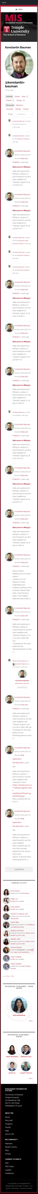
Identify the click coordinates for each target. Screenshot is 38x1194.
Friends (10, 100)
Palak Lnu (14, 899)
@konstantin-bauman (22, 683)
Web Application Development (18, 759)
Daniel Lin (12, 1073)
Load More (19, 869)
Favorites (9, 109)
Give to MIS (9, 1134)
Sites (24, 97)
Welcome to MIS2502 (21, 167)
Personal (10, 105)
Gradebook (9, 1173)
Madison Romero (17, 931)
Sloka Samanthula (19, 1015)
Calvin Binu (14, 922)
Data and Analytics (23, 139)
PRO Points (9, 1167)
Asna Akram (15, 891)
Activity (9, 97)
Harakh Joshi (15, 939)
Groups (20, 100)
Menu (20, 9)
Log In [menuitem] (4, 2)
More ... (31, 1021)
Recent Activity (11, 1147)
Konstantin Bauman (18, 121)
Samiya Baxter (16, 947)
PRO (7, 1163)
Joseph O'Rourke (26, 1073)
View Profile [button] (22, 687)
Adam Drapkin (16, 957)
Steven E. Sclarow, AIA (19, 914)
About (7, 1117)
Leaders (8, 1170)
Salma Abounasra (12, 1056)
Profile (17, 97)
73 (12, 976)
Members (8, 1144)
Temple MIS (19, 19)
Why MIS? (9, 1121)
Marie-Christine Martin (19, 661)
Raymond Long (26, 1056)
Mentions (19, 105)
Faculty (8, 1127)
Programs (9, 1124)
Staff (7, 1131)
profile (12, 901)
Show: (10, 114)
